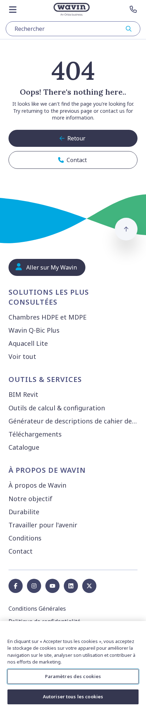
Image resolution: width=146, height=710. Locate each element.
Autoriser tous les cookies (73, 696)
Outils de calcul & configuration (57, 408)
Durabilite (24, 511)
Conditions (25, 538)
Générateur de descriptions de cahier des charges (74, 421)
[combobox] (73, 28)
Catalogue (24, 447)
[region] (73, 665)
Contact (21, 551)
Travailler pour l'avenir (43, 525)
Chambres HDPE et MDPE (47, 317)
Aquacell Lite (28, 343)
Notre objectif (30, 498)
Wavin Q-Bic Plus (34, 330)
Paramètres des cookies (73, 676)
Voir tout (22, 356)
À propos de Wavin (37, 485)
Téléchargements (35, 434)
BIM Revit (23, 394)
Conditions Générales (37, 608)
